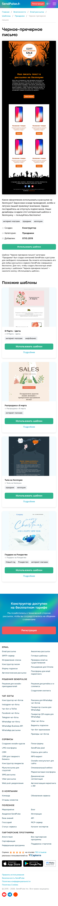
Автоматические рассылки (14, 673)
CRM (4, 752)
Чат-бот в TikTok (9, 709)
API (32, 818)
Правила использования (13, 874)
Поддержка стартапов (41, 844)
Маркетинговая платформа (43, 772)
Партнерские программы (18, 832)
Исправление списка (11, 660)
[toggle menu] (54, 3)
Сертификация (8, 841)
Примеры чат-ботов (40, 734)
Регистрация (38, 4)
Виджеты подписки (39, 725)
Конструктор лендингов (13, 763)
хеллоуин (38, 221)
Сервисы (7, 739)
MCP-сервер (36, 822)
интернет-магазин (11, 221)
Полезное (8, 805)
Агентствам (7, 837)
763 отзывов (40, 852)
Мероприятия (8, 809)
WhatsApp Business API (12, 726)
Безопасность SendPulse (13, 878)
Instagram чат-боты (11, 704)
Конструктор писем (11, 664)
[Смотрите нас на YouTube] (4, 894)
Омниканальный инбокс (42, 767)
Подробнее (29, 352)
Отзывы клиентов (10, 800)
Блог (33, 809)
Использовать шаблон (29, 246)
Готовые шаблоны (39, 655)
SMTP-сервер (8, 655)
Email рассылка (9, 651)
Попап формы (37, 743)
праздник (27, 221)
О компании (10, 791)
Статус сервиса (9, 826)
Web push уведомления (12, 783)
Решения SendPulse (14, 679)
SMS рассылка (8, 774)
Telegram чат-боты (10, 717)
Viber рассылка (9, 779)
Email (5, 647)
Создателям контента (41, 690)
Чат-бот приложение (40, 729)
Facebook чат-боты (10, 713)
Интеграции (36, 814)
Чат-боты (8, 695)
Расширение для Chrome (42, 667)
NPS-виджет (36, 756)
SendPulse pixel (38, 748)
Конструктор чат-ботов (12, 700)
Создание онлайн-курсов (13, 743)
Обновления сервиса (40, 795)
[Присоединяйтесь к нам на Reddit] (15, 894)
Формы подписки (10, 668)
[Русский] (49, 4)
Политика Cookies (10, 885)
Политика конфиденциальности (16, 881)
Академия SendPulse (11, 814)
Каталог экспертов (39, 826)
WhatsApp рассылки (11, 730)
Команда (6, 795)
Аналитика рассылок (40, 651)
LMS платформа (9, 748)
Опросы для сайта (39, 752)
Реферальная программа (13, 845)
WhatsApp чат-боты (11, 721)
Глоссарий (7, 822)
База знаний (7, 818)
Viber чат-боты (37, 721)
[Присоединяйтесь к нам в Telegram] (10, 894)
